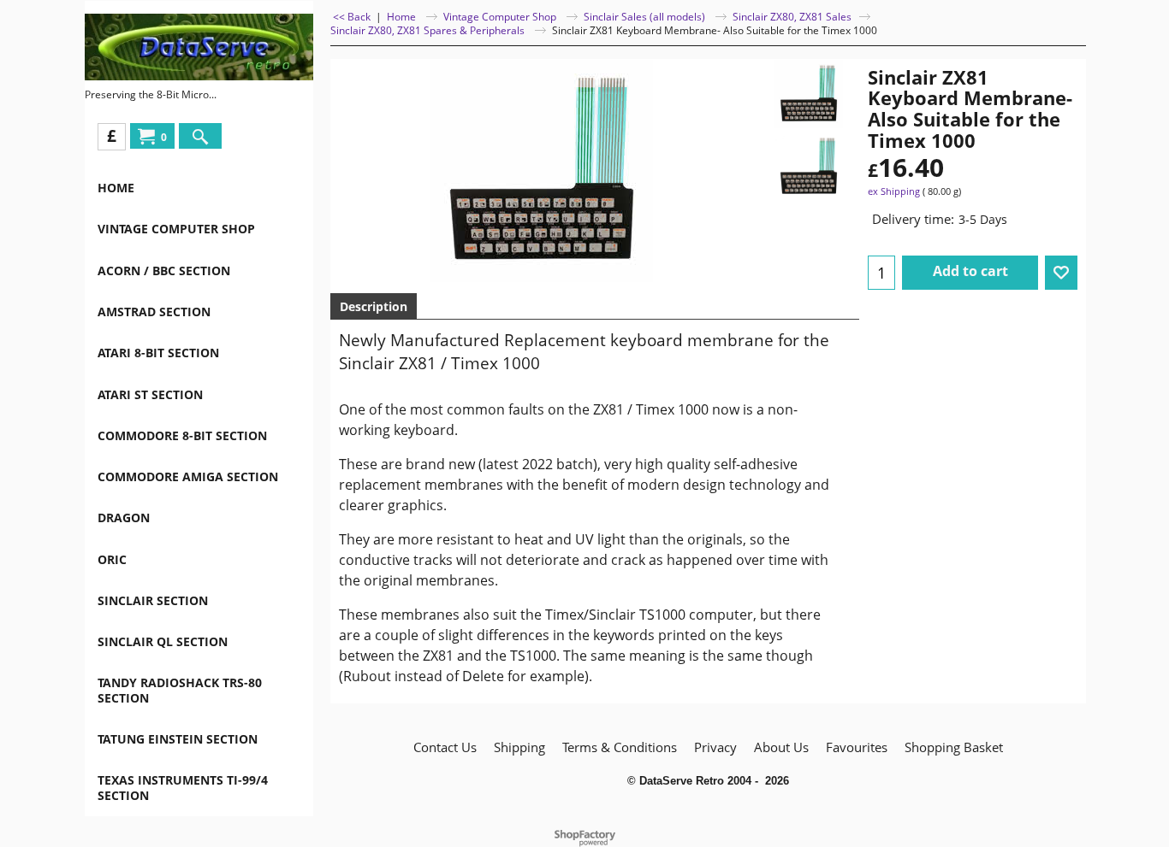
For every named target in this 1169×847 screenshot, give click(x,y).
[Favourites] (1061, 272)
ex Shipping (894, 191)
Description (373, 306)
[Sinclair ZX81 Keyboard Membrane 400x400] (808, 166)
